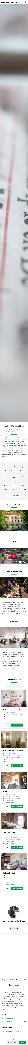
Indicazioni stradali (21, 980)
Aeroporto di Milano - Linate (10, 1021)
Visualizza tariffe (17, 725)
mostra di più (5, 456)
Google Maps (5, 980)
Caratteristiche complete (14, 495)
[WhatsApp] (11, 1042)
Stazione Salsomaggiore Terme (10, 1031)
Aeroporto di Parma (7, 1018)
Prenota (22, 1042)
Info (7, 725)
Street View (12, 980)
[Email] (15, 1042)
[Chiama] (8, 1042)
